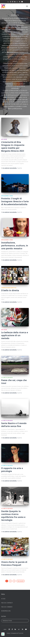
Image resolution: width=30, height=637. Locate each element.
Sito (8, 2)
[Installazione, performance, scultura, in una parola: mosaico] (15, 227)
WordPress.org (6, 611)
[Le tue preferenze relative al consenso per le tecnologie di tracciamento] (2, 634)
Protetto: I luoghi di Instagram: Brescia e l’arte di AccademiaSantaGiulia (15, 201)
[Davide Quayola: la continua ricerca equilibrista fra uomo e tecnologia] (15, 496)
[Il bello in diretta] (15, 275)
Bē (17, 2)
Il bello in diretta (10, 290)
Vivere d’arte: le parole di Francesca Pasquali (14, 563)
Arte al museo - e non (7, 196)
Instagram (10, 2)
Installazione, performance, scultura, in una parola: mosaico (14, 245)
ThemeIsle (20, 633)
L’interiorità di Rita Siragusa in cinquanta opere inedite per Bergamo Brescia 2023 (12, 146)
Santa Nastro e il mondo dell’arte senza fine (13, 425)
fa (19, 168)
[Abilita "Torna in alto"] (27, 634)
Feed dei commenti (6, 607)
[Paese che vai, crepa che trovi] (15, 365)
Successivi (20, 581)
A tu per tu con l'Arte (7, 377)
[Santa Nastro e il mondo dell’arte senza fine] (15, 408)
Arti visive (4, 139)
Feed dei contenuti (7, 603)
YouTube (22, 2)
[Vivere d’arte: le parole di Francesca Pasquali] (15, 547)
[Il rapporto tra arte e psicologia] (15, 453)
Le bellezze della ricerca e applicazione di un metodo (14, 335)
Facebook (12, 2)
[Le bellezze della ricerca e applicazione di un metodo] (15, 317)
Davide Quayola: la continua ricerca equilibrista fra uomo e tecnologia (13, 515)
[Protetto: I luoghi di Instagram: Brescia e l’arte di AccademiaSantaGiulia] (15, 183)
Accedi (3, 598)
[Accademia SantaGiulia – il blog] (8, 6)
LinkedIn (14, 2)
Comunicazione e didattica (8, 287)
